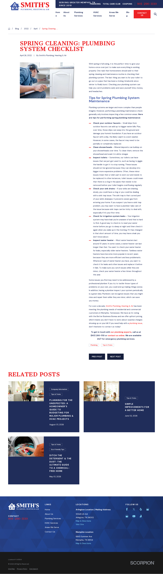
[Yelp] (140, 509)
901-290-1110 (147, 4)
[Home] (29, 6)
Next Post (115, 356)
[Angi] (140, 516)
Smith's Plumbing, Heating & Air (119, 306)
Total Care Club (111, 4)
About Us (49, 514)
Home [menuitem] (58, 14)
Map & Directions (83, 521)
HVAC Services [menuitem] (97, 14)
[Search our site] (155, 14)
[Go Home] (9, 29)
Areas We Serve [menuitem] (113, 14)
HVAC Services (51, 523)
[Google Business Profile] (147, 509)
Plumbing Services (53, 518)
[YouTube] (134, 516)
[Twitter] (134, 509)
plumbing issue (135, 323)
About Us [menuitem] (66, 14)
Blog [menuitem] (127, 14)
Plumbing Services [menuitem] (78, 14)
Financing (95, 4)
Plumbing (94, 345)
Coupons (127, 4)
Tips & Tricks (107, 345)
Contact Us (142, 14)
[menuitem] (11, 568)
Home (47, 509)
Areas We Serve (52, 527)
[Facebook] (127, 509)
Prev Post (97, 356)
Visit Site (80, 524)
